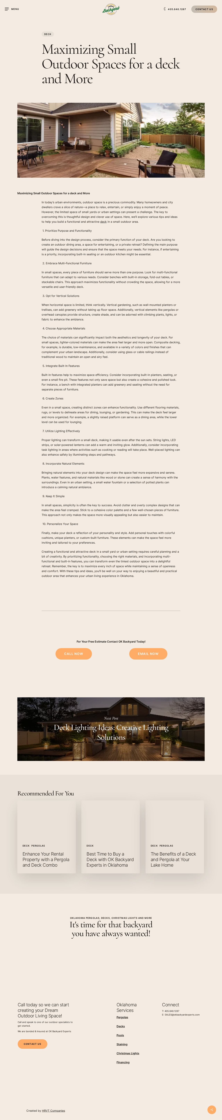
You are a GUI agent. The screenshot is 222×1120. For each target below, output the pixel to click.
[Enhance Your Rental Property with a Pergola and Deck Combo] (46, 836)
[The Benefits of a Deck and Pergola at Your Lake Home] (175, 836)
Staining (122, 1044)
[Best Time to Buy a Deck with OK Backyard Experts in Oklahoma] (110, 836)
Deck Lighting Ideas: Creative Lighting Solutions (111, 729)
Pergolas (38, 845)
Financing (123, 1062)
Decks (121, 1026)
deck (103, 221)
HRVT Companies (53, 1110)
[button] (12, 9)
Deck (47, 34)
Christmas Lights (128, 1053)
